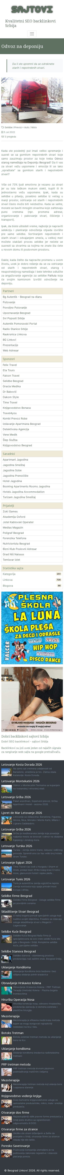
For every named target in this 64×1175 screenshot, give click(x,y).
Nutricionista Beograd (16, 543)
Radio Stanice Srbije (15, 329)
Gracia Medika (12, 386)
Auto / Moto (30, 127)
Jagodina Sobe (12, 470)
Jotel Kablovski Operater (18, 522)
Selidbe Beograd (13, 381)
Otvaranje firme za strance (19, 1129)
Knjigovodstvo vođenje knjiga (21, 1096)
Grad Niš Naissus (13, 554)
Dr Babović (10, 391)
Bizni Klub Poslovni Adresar (20, 549)
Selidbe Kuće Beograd (16, 931)
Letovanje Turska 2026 (16, 846)
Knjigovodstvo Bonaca (17, 407)
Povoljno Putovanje (15, 307)
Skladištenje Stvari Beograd (20, 911)
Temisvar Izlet (11, 559)
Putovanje (9, 302)
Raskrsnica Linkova (15, 334)
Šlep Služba (10, 440)
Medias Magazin (13, 527)
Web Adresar (11, 350)
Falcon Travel (11, 375)
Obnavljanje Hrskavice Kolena (21, 983)
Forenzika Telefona (14, 538)
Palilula (52, 275)
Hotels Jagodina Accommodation (23, 491)
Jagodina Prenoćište (15, 475)
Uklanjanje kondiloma (15, 1049)
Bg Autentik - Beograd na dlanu (22, 296)
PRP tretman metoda (16, 1064)
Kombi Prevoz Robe (15, 418)
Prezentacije (10, 345)
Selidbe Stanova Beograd (18, 951)
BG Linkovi (9, 339)
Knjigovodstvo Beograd (17, 445)
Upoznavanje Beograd (16, 313)
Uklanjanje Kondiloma (16, 967)
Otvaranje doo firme (15, 1112)
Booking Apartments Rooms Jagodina (26, 486)
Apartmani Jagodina (15, 459)
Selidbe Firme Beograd (16, 896)
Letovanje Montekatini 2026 (20, 781)
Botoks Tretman (12, 1033)
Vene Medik (10, 434)
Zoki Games (10, 511)
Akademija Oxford (14, 516)
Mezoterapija (10, 1016)
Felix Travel (10, 364)
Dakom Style (11, 397)
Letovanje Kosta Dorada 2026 (21, 764)
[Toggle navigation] (32, 34)
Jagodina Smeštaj (14, 465)
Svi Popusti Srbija (14, 318)
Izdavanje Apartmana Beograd (22, 423)
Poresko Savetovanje (15, 1146)
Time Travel (10, 402)
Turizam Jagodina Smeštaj (19, 497)
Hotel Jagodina (12, 481)
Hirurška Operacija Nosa (17, 1000)
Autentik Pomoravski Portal (20, 323)
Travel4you (10, 413)
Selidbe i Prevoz (13, 127)
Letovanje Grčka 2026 (16, 797)
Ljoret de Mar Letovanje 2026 (21, 813)
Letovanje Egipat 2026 (16, 862)
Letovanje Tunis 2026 (15, 879)
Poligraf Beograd (13, 532)
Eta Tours (9, 370)
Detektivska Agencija (16, 429)
